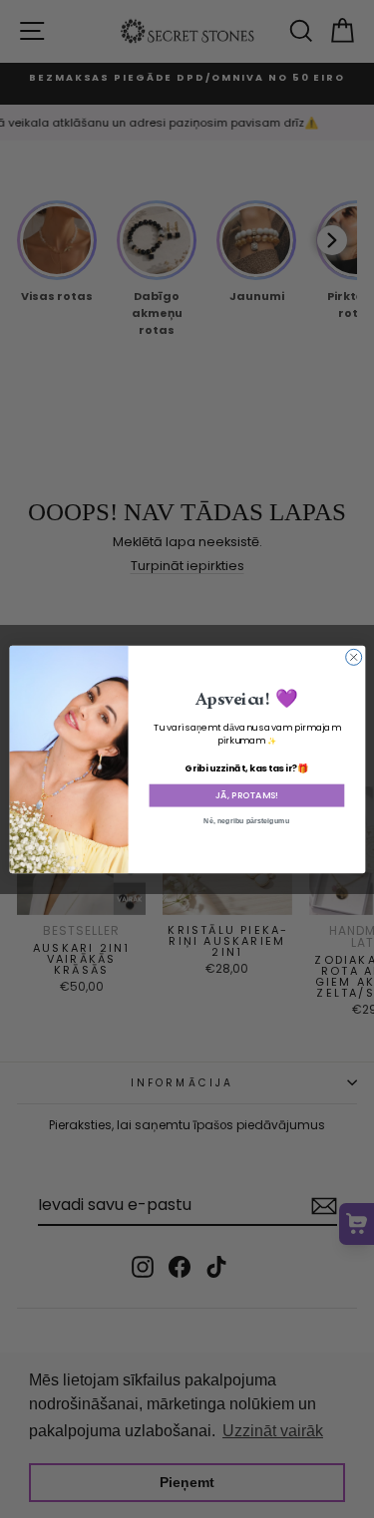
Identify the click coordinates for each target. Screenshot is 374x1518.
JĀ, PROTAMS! (245, 794)
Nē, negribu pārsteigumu (246, 820)
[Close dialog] (353, 657)
